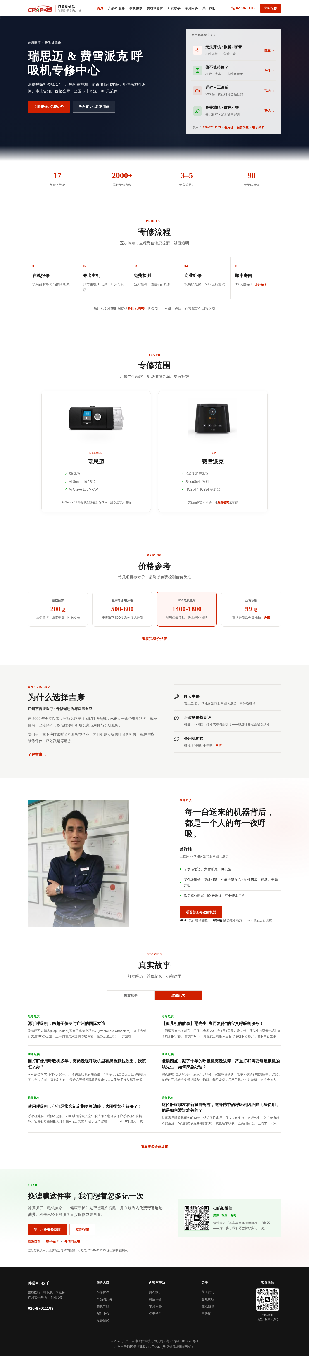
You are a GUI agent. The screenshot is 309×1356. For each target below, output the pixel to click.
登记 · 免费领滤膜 (47, 1229)
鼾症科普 (155, 1299)
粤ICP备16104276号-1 (182, 1341)
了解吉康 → (37, 754)
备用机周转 (136, 308)
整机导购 (103, 1306)
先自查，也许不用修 (94, 106)
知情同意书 (72, 1241)
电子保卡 (258, 127)
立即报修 (270, 8)
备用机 (228, 127)
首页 (100, 8)
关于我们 (208, 8)
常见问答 (191, 8)
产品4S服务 (116, 8)
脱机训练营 (155, 8)
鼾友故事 (174, 8)
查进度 (206, 1313)
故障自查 (34, 1241)
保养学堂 (243, 127)
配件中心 (103, 1313)
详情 (267, 617)
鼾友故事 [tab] (131, 995)
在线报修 (135, 8)
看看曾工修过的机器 (201, 912)
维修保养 (103, 1292)
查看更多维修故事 (154, 1146)
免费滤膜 (103, 1321)
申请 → (221, 745)
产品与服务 (104, 1299)
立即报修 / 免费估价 (49, 106)
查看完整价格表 (154, 639)
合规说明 (208, 1299)
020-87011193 (212, 127)
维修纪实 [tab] (178, 995)
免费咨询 (223, 502)
